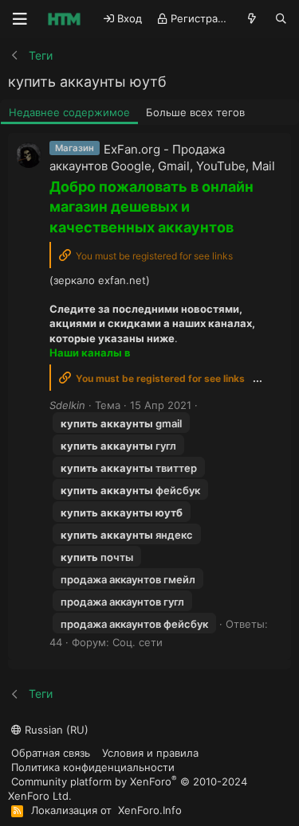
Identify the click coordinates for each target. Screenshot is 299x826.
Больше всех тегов (195, 112)
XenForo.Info (150, 810)
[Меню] (20, 19)
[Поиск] (281, 18)
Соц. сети (137, 642)
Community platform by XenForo (127, 788)
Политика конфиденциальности (93, 767)
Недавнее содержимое (69, 112)
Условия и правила (150, 752)
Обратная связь (50, 752)
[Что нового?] (252, 18)
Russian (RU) (55, 729)
